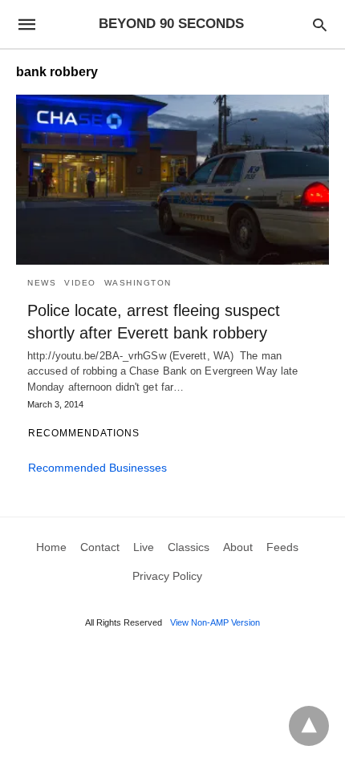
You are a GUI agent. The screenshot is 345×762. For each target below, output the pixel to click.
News (41, 282)
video (80, 282)
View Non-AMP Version (215, 622)
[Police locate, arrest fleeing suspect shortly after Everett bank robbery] (172, 180)
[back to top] (309, 726)
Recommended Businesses (97, 467)
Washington (138, 282)
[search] (319, 24)
